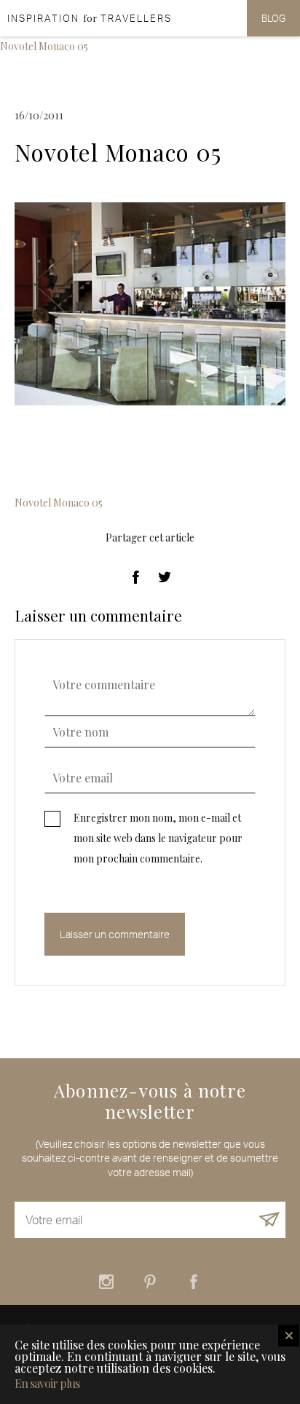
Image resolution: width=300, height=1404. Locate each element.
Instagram (106, 1282)
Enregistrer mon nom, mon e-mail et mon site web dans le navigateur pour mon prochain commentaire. (158, 838)
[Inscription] (269, 1220)
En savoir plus (47, 1383)
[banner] (86, 18)
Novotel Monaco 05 (44, 46)
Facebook (194, 1282)
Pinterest (150, 1282)
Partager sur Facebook (135, 577)
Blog (273, 18)
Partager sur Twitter (164, 577)
